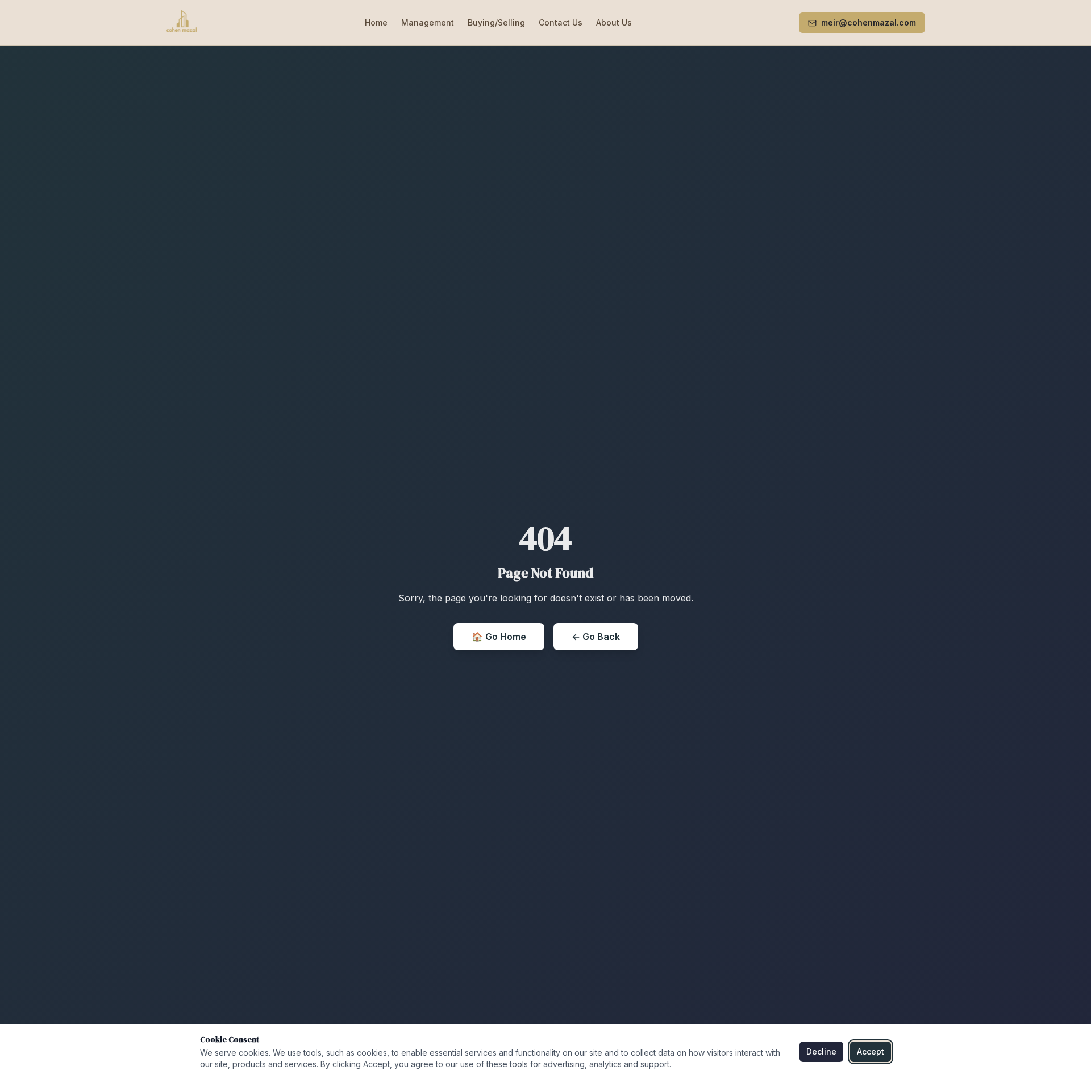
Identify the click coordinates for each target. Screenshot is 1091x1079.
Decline (821, 1051)
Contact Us (560, 22)
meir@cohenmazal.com (868, 22)
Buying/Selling (496, 22)
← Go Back (596, 636)
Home (376, 22)
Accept (870, 1051)
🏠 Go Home (499, 636)
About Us (614, 22)
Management (427, 22)
